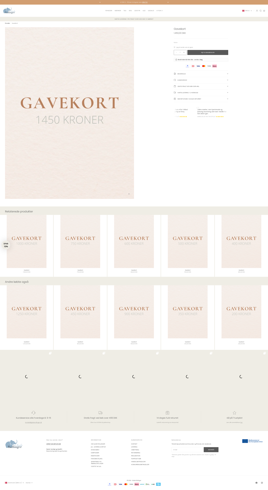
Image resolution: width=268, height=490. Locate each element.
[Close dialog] (172, 220)
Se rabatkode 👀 (113, 256)
